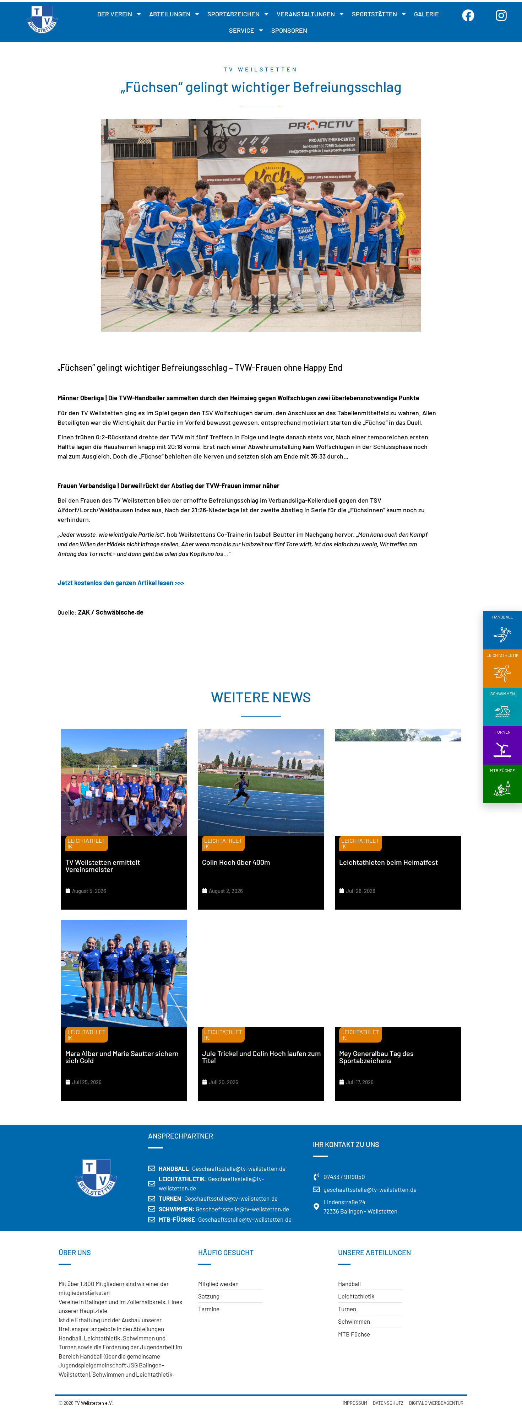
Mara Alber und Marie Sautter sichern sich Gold (122, 1057)
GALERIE (426, 14)
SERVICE (241, 30)
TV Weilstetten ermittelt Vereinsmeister (102, 865)
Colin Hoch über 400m (236, 862)
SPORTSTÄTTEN (374, 14)
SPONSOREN (289, 30)
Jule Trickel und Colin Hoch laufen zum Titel (261, 1057)
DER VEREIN (114, 14)
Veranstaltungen (306, 14)
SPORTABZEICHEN (233, 14)
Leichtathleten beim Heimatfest (388, 862)
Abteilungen (169, 14)
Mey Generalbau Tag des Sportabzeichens (376, 1057)
